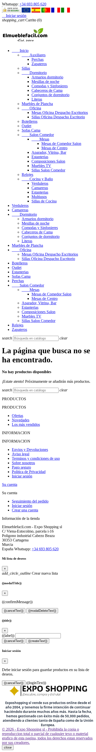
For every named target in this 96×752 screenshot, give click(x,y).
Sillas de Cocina (44, 201)
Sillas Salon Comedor (48, 170)
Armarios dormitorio (47, 77)
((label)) (8, 635)
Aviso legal (20, 454)
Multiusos (39, 197)
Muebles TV (41, 166)
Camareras (40, 188)
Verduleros (40, 183)
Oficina (31, 108)
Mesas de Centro (54, 148)
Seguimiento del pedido (30, 501)
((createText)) (37, 641)
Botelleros (29, 121)
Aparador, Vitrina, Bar (49, 152)
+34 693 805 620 (32, 4)
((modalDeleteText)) (42, 611)
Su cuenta (9, 484)
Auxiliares (34, 55)
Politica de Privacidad (29, 472)
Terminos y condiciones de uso (36, 458)
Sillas (26, 68)
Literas (37, 99)
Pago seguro (21, 467)
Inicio (20, 50)
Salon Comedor (38, 135)
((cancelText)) (13, 611)
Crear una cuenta (25, 510)
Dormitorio (34, 73)
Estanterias (40, 157)
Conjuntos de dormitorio (50, 95)
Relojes (27, 174)
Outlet (26, 126)
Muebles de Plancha (37, 104)
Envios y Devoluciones (30, 449)
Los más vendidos (26, 424)
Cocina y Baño (37, 179)
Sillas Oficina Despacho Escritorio (58, 117)
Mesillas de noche (45, 81)
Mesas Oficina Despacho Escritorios (60, 112)
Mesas (40, 139)
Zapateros (39, 64)
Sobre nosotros (23, 463)
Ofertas (17, 416)
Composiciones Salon (48, 161)
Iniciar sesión (22, 476)
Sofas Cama (31, 130)
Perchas (38, 59)
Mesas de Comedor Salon (61, 143)
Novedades (20, 420)
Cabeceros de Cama (47, 90)
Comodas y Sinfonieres (50, 86)
